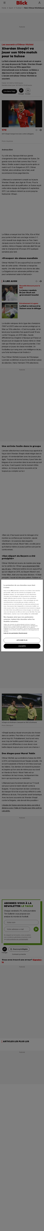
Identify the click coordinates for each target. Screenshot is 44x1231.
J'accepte (22, 646)
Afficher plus (22, 640)
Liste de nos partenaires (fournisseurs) (15, 633)
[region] (22, 615)
